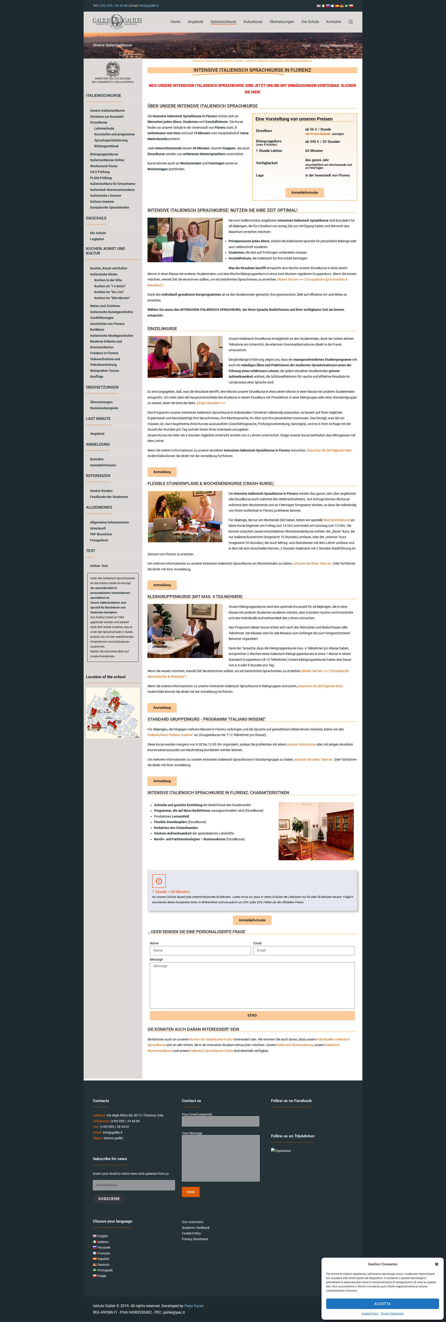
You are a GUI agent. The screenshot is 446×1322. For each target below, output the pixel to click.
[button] (436, 1264)
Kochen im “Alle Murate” (112, 298)
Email (257, 943)
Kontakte (333, 22)
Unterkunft (98, 528)
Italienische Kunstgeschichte (111, 312)
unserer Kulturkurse (301, 744)
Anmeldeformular (103, 465)
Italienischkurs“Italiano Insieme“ (170, 735)
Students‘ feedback (196, 1228)
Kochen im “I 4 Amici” (110, 286)
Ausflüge (96, 376)
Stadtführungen (102, 318)
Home (175, 22)
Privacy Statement (392, 1313)
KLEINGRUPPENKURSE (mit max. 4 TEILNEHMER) (195, 596)
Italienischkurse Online (107, 160)
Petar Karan (194, 1306)
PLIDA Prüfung (101, 178)
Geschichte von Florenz (107, 324)
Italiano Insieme (102, 201)
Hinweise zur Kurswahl (107, 116)
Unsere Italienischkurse (107, 110)
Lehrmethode (104, 128)
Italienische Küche (104, 274)
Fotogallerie (99, 540)
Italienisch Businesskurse (295, 1045)
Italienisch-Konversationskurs (112, 190)
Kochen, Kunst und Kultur (108, 268)
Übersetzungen (282, 22)
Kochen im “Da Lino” (109, 292)
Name (154, 943)
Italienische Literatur (105, 195)
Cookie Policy (369, 1313)
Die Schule (310, 22)
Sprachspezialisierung (111, 140)
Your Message (192, 1133)
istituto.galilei (113, 1138)
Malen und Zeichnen (105, 306)
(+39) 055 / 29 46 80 (113, 5)
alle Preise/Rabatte (318, 134)
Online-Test (99, 566)
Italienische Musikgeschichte (111, 335)
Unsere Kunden (101, 491)
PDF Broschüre (101, 534)
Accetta (382, 1304)
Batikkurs (97, 329)
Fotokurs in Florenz (104, 353)
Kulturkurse (253, 22)
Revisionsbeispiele (104, 408)
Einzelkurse (98, 122)
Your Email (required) (197, 1114)
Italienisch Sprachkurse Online (211, 1051)
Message (156, 959)
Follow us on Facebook (291, 1100)
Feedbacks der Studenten (109, 497)
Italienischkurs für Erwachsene (112, 184)
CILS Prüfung (100, 172)
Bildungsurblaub (106, 146)
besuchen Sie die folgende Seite (329, 450)
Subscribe (109, 1199)
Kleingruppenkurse (104, 154)
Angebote (195, 22)
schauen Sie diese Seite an (312, 563)
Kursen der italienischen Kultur (211, 1039)
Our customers (192, 1222)
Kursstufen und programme (114, 134)
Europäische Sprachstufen (109, 207)
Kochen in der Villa (108, 280)
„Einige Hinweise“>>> (210, 403)
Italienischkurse (223, 22)
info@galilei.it (149, 5)
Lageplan (97, 239)
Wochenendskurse (337, 520)
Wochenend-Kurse (104, 166)
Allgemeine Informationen (109, 522)
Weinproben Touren (104, 371)
